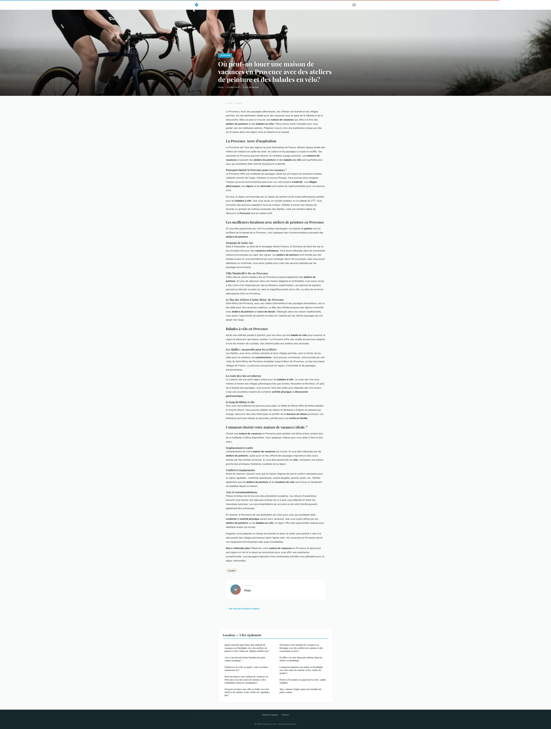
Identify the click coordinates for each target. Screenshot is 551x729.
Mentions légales (270, 715)
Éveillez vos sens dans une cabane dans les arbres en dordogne (301, 659)
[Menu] (354, 5)
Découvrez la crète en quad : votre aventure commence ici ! (246, 668)
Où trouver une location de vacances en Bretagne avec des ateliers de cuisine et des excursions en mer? (301, 647)
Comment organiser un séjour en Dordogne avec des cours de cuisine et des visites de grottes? (301, 670)
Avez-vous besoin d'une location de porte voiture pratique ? (245, 659)
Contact (285, 715)
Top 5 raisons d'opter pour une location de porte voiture (300, 691)
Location (225, 55)
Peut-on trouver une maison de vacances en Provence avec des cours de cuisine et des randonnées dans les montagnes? (246, 679)
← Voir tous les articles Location (242, 608)
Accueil (229, 103)
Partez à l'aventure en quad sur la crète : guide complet (303, 681)
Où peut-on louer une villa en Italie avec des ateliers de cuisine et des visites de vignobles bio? (247, 692)
